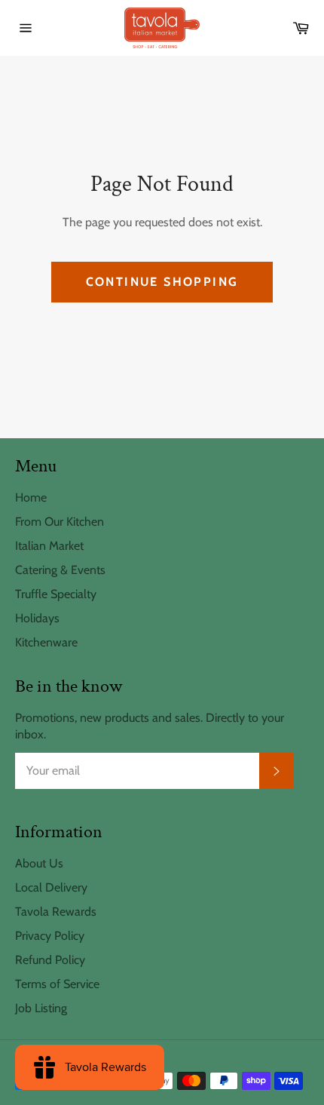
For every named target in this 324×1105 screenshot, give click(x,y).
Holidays (37, 618)
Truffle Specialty (55, 594)
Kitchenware (46, 642)
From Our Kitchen (59, 521)
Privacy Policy (49, 936)
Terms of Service (57, 984)
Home (31, 497)
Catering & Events (60, 570)
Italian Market (49, 546)
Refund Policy (50, 960)
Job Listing (41, 1008)
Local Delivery (51, 887)
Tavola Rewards (55, 911)
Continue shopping (162, 282)
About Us (39, 863)
